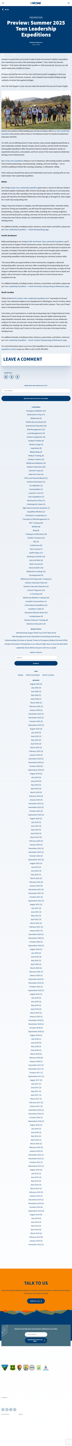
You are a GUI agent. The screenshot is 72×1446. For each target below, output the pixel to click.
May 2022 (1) (36, 874)
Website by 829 (53, 1439)
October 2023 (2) (36, 811)
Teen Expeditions (36, 17)
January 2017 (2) (36, 1106)
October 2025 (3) (36, 721)
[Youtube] (10, 1409)
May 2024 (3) (36, 785)
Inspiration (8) (36, 448)
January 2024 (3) (36, 800)
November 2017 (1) (36, 1069)
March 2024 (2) (36, 792)
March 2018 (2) (36, 1054)
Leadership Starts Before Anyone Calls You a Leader (36, 647)
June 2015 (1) (36, 1177)
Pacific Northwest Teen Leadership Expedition (45, 241)
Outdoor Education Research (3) (36, 586)
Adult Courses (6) (36, 564)
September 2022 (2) (36, 859)
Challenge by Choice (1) (36, 504)
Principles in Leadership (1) (36, 515)
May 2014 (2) (36, 1226)
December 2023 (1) (36, 803)
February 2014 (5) (36, 1237)
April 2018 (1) (36, 1050)
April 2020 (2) (36, 964)
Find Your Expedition (8, 1386)
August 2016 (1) (36, 1125)
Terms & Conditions (20, 1439)
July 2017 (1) (36, 1084)
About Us (21, 1417)
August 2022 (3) (36, 863)
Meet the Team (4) (36, 474)
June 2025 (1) (36, 736)
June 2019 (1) (36, 1001)
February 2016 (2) (36, 1147)
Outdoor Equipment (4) (36, 437)
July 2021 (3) (36, 908)
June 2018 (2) (36, 1042)
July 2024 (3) (36, 777)
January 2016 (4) (36, 1151)
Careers (21, 1426)
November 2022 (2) (36, 852)
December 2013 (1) (36, 1244)
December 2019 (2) (36, 979)
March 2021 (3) (36, 923)
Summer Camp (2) (36, 470)
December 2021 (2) (36, 889)
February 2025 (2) (36, 751)
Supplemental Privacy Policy (41, 1439)
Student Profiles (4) (36, 440)
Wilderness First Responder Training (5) (36, 579)
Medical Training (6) (36, 455)
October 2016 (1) (36, 1117)
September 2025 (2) (36, 725)
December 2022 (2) (36, 848)
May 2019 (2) (36, 1005)
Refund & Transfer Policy (8, 1420)
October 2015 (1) (36, 1162)
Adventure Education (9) (36, 624)
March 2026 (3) (36, 702)
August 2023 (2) (36, 818)
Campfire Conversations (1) (36, 601)
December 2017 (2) (36, 1065)
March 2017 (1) (36, 1099)
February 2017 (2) (36, 1102)
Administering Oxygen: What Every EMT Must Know (36, 633)
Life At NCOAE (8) (36, 560)
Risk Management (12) (36, 429)
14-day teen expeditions (14, 161)
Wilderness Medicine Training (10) (36, 597)
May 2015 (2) (36, 1181)
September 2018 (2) (36, 1031)
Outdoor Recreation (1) (36, 482)
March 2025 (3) (36, 747)
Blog (20, 1423)
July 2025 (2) (36, 732)
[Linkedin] (2, 1409)
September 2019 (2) (36, 990)
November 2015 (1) (36, 1158)
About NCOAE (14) (36, 568)
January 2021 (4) (36, 930)
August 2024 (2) (36, 773)
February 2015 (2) (36, 1192)
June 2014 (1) (36, 1222)
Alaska (20, 675)
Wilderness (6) (36, 418)
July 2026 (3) (36, 687)
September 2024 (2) (36, 770)
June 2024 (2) (36, 781)
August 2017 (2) (36, 1080)
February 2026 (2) (36, 706)
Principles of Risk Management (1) (36, 519)
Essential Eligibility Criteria (7, 1430)
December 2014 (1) (36, 1199)
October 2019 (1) (36, 986)
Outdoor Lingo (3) (36, 444)
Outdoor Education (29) (36, 467)
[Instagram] (6, 1409)
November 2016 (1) (36, 1113)
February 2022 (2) (36, 882)
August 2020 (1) (36, 949)
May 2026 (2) (36, 695)
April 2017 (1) (36, 1095)
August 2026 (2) (36, 684)
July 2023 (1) (36, 822)
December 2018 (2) (36, 1020)
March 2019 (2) (36, 1013)
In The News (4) (36, 594)
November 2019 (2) (36, 983)
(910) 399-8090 (8, 1401)
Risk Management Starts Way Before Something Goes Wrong (36, 636)
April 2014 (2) (36, 1229)
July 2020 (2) (36, 953)
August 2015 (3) (36, 1170)
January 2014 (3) (36, 1241)
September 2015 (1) (36, 1166)
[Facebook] (14, 1409)
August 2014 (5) (36, 1214)
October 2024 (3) (36, 766)
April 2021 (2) (36, 919)
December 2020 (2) (36, 934)
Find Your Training (7, 1389)
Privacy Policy (29, 1439)
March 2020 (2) (36, 968)
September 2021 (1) (36, 900)
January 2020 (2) (36, 975)
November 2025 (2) (36, 717)
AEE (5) (36, 541)
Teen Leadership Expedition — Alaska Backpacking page (26, 229)
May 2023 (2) (36, 829)
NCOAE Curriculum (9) (36, 538)
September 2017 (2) (36, 1076)
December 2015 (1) (36, 1155)
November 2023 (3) (36, 807)
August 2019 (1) (36, 994)
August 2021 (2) (36, 904)
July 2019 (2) (36, 998)
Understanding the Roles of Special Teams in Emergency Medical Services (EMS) (36, 640)
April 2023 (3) (36, 833)
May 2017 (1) (36, 1091)
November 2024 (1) (36, 762)
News (20, 1420)
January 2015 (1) (36, 1196)
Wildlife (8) (36, 526)
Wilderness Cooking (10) (36, 571)
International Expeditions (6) (36, 605)
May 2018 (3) (36, 1046)
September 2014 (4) (36, 1211)
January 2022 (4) (36, 886)
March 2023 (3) (36, 837)
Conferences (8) (36, 545)
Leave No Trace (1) (36, 493)
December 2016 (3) (36, 1110)
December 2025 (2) (36, 714)
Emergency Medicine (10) (36, 411)
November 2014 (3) (36, 1203)
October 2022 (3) (36, 856)
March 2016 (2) (36, 1143)
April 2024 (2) (36, 788)
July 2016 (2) (36, 1128)
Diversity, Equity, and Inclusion (25, 1430)
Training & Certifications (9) (36, 534)
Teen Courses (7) (36, 549)
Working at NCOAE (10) (36, 556)
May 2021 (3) (36, 915)
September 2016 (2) (36, 1121)
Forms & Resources (7, 1423)
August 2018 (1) (36, 1035)
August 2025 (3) (36, 729)
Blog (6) (36, 530)
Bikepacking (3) (36, 452)
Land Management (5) (36, 433)
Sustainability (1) (36, 489)
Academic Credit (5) (36, 609)
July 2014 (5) (36, 1218)
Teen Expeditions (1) (36, 497)
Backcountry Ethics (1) (36, 500)
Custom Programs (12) (36, 590)
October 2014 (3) (36, 1207)
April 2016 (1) (36, 1140)
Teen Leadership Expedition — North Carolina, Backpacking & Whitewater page (35, 340)
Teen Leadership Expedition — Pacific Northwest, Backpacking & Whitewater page (36, 286)
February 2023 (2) (36, 841)
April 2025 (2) (36, 744)
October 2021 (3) (36, 897)
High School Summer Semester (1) (36, 508)
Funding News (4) (36, 616)
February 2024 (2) (36, 796)
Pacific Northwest (33, 675)
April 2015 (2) (36, 1184)
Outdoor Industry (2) (36, 459)
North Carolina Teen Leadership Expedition (28, 298)
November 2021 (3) (36, 893)
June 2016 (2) (36, 1132)
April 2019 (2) (36, 1009)
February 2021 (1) (36, 927)
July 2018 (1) (36, 1039)
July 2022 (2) (36, 867)
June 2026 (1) (36, 691)
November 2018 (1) (36, 1024)
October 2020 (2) (36, 942)
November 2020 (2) (36, 938)
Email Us (6, 1405)
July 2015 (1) (36, 1173)
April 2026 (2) (36, 699)
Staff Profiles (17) (36, 553)
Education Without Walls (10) (36, 612)
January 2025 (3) (36, 755)
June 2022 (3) (36, 871)
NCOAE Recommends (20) (36, 422)
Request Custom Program (10, 1393)
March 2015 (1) (36, 1188)
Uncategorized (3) (36, 575)
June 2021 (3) (36, 912)
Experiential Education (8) (36, 426)
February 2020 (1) (36, 971)
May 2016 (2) (36, 1136)
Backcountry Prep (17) (36, 414)
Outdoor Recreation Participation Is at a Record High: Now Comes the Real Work (36, 644)
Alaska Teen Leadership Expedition (24, 187)
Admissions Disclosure (8, 1426)
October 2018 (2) (36, 1028)
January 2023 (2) (36, 844)
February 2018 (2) (36, 1057)
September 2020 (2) (36, 945)
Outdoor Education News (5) (36, 582)
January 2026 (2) (36, 710)
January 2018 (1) (36, 1061)
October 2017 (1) (36, 1072)
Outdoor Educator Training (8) (36, 620)
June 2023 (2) (36, 826)
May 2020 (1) (36, 960)
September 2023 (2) (36, 815)
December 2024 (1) (36, 758)
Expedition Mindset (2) (36, 511)
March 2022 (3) (36, 878)
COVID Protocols (6, 1417)
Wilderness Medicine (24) (36, 463)
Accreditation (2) (36, 485)
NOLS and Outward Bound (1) (36, 478)
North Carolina (48, 675)
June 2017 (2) (36, 1087)
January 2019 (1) (36, 1016)
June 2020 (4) (36, 957)
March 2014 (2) (36, 1233)
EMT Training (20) (36, 523)
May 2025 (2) (36, 740)
